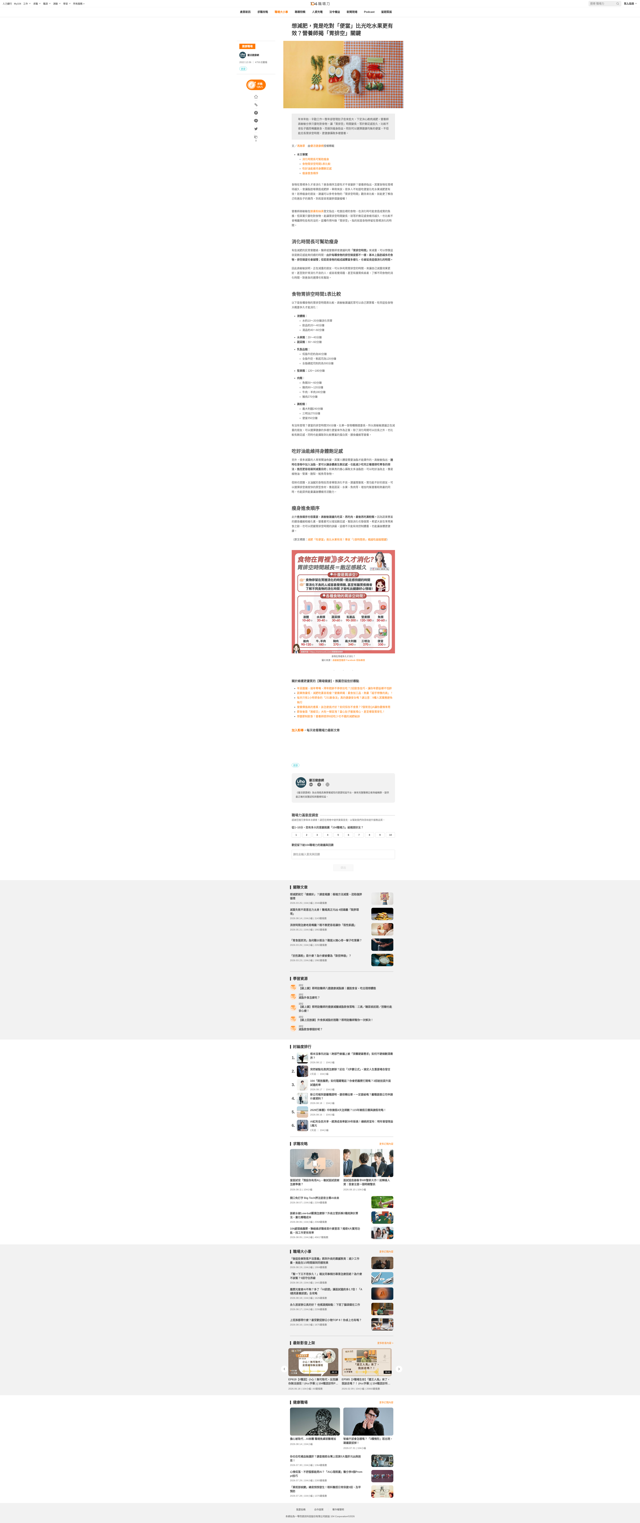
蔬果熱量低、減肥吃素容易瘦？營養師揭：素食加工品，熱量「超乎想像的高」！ (345, 693)
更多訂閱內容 (386, 1144)
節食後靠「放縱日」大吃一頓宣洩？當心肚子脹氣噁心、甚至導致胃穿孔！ (341, 711)
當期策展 (386, 12)
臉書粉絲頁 (317, 211)
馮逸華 (301, 145)
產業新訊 (245, 12)
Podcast (369, 12)
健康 (243, 69)
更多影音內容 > (385, 1343)
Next (399, 1369)
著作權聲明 (338, 1509)
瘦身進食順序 (310, 173)
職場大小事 (281, 12)
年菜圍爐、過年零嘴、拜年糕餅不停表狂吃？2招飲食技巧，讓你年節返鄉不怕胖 (344, 688)
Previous (284, 1369)
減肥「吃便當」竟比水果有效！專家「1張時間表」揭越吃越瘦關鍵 (347, 539)
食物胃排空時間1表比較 (316, 163)
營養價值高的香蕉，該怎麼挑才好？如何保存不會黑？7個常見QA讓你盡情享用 (343, 707)
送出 (343, 867)
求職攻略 (262, 12)
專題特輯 (300, 12)
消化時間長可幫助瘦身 (315, 159)
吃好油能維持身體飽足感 (317, 168)
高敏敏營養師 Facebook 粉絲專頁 (348, 660)
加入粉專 (298, 730)
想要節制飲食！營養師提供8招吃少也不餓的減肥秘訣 (328, 716)
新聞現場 (352, 12)
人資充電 (317, 12)
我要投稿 (301, 1509)
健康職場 (247, 46)
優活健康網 (253, 55)
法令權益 (334, 12)
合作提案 (319, 1509)
